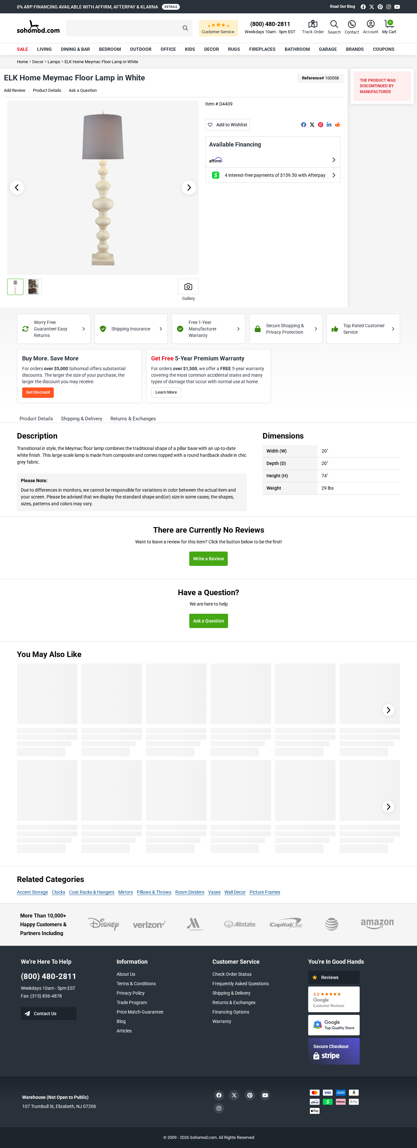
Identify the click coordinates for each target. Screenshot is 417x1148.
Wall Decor (235, 892)
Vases (214, 892)
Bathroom (297, 49)
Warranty (221, 1021)
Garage (328, 49)
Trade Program (132, 1002)
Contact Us (45, 1013)
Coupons (384, 49)
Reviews (329, 977)
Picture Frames (265, 892)
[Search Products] (185, 28)
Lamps (54, 61)
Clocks (58, 892)
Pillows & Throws (154, 892)
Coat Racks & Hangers (91, 892)
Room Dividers (189, 892)
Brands (355, 49)
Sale (22, 49)
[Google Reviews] (334, 999)
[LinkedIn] (329, 124)
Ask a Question (83, 90)
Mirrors (125, 892)
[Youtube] (397, 7)
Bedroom (110, 49)
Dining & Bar (75, 49)
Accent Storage (32, 892)
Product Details (47, 90)
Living (44, 49)
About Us (126, 974)
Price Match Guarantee (140, 1012)
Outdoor (140, 49)
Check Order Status (232, 974)
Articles (124, 1030)
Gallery (188, 298)
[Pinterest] (380, 7)
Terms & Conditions (136, 983)
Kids (190, 49)
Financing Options (230, 1012)
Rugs (234, 49)
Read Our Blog (342, 6)
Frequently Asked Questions (240, 983)
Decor (211, 49)
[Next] (388, 710)
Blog (121, 1021)
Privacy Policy (131, 993)
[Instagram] (389, 7)
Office (168, 49)
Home (22, 61)
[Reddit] (337, 124)
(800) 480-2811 (49, 976)
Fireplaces (262, 49)
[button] (129, 28)
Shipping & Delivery (231, 993)
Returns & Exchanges (233, 1002)
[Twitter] (372, 7)
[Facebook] (363, 7)
